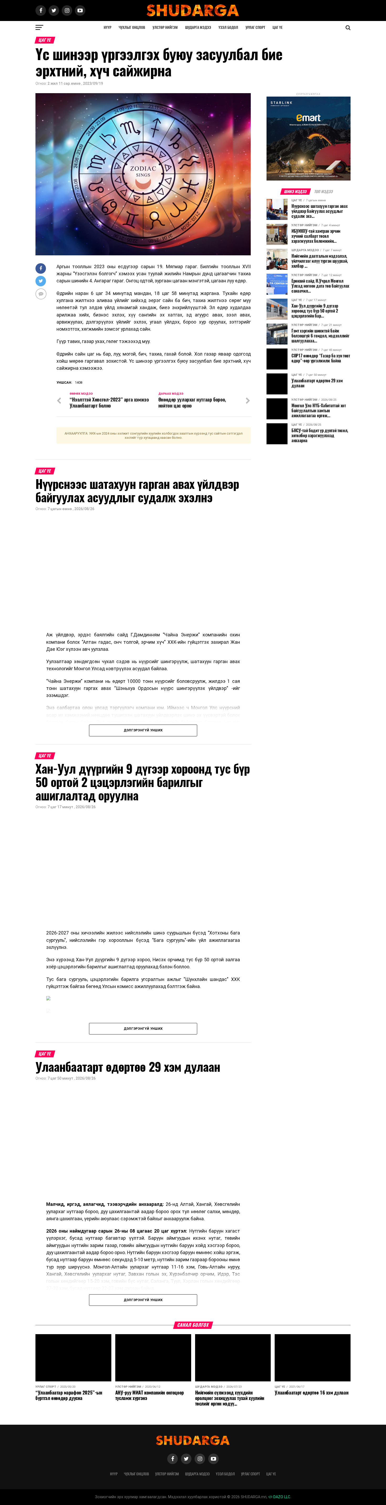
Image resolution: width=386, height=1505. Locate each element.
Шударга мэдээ (198, 27)
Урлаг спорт (255, 27)
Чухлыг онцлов (132, 27)
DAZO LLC (281, 1497)
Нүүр (107, 27)
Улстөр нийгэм (165, 27)
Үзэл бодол (228, 27)
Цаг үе (278, 27)
